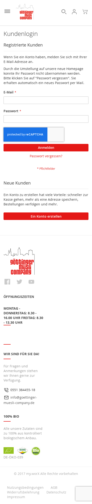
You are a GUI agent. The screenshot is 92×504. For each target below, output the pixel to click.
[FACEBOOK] (7, 281)
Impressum (16, 497)
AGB (54, 487)
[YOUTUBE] (31, 281)
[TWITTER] (19, 281)
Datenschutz (56, 492)
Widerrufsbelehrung (23, 492)
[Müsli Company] (25, 12)
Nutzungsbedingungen (25, 487)
